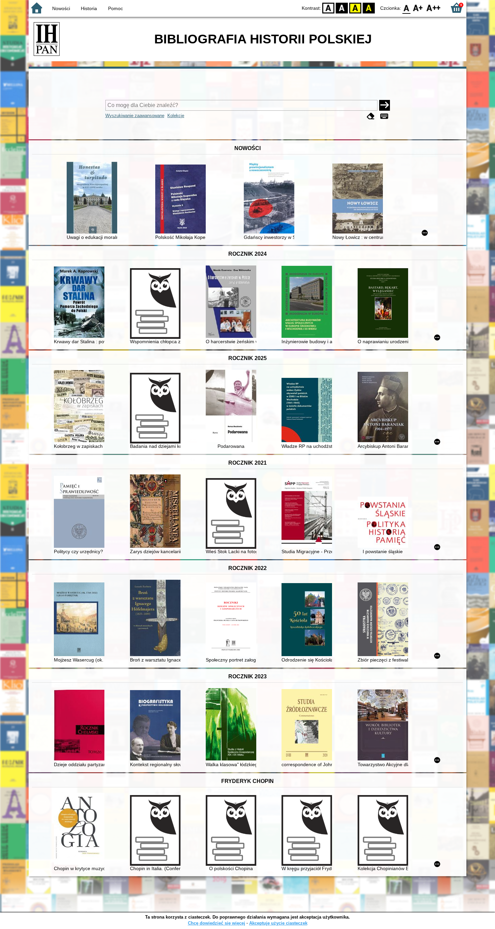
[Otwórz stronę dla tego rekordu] (94, 198)
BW (341, 7)
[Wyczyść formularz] (370, 116)
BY (368, 7)
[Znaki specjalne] (384, 116)
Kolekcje (175, 115)
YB (355, 7)
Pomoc (115, 8)
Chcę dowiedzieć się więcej (216, 923)
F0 (406, 7)
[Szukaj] (384, 105)
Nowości (61, 8)
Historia (89, 8)
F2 (433, 7)
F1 (418, 7)
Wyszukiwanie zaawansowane (134, 115)
